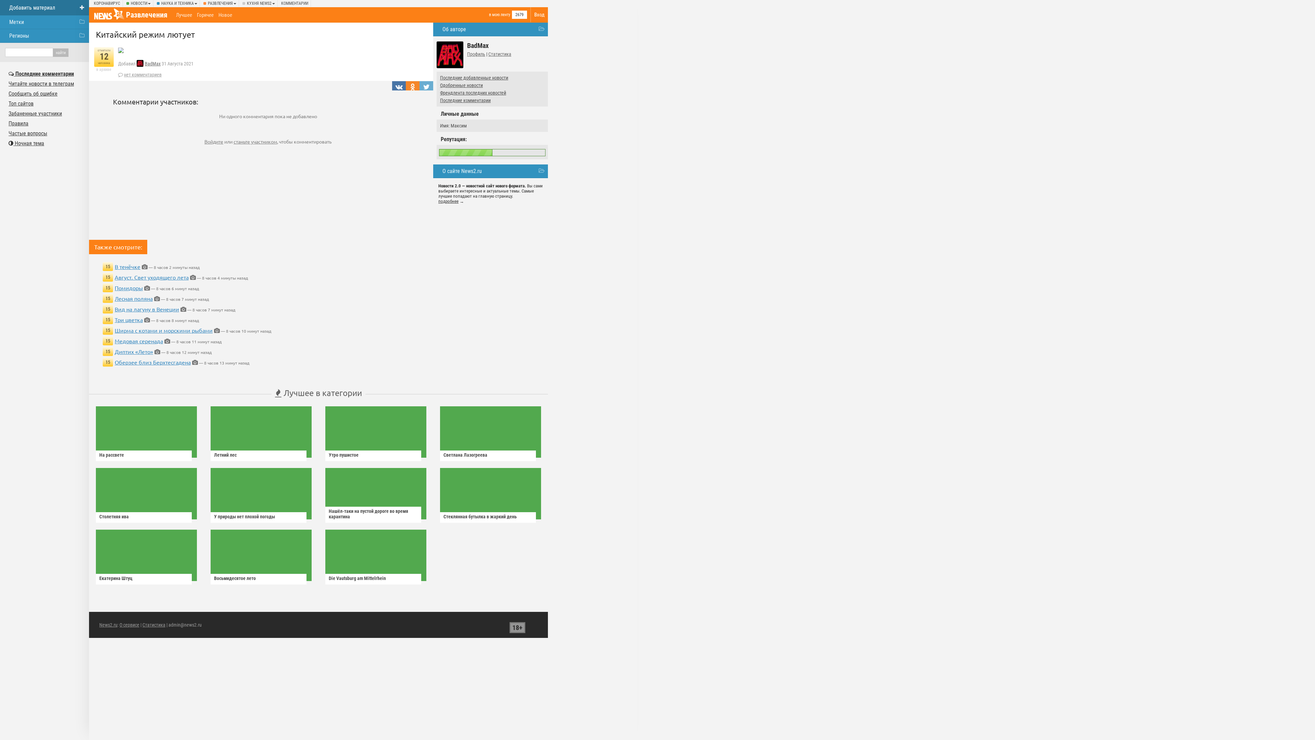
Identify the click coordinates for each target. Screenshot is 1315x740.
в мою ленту (499, 14)
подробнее (448, 201)
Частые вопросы (28, 133)
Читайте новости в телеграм (41, 84)
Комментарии (294, 3)
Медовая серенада (139, 340)
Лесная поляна (134, 298)
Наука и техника (177, 3)
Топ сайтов (21, 103)
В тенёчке (127, 266)
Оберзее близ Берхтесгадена (153, 362)
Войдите (213, 141)
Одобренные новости (461, 85)
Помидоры (129, 287)
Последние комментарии (465, 100)
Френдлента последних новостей (473, 93)
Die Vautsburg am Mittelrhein (357, 578)
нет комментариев (143, 74)
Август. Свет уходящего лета (152, 277)
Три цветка (129, 319)
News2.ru (108, 625)
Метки (16, 22)
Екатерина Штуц (116, 578)
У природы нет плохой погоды (244, 516)
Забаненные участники (35, 113)
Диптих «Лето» (134, 351)
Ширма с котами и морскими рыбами (164, 330)
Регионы (19, 36)
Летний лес (225, 455)
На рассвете (111, 455)
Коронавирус (107, 3)
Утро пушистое (344, 455)
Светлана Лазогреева (465, 455)
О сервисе (129, 625)
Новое (225, 15)
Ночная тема (28, 143)
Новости (139, 3)
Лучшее (184, 15)
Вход (539, 15)
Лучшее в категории (321, 393)
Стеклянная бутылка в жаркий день (480, 516)
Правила (18, 123)
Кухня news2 (259, 3)
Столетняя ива (114, 516)
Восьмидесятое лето (235, 578)
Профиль (476, 54)
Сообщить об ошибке (33, 93)
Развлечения (220, 3)
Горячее (205, 15)
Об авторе (454, 29)
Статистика (499, 54)
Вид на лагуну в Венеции (147, 309)
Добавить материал (32, 7)
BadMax (153, 63)
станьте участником (255, 141)
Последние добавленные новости (474, 78)
